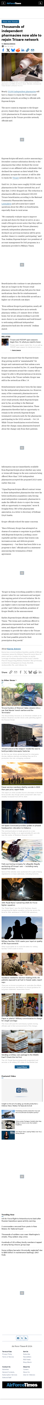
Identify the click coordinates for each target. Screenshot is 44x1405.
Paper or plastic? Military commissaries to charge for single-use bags (22, 1019)
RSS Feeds (27, 1359)
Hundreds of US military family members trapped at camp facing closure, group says (22, 1243)
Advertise (5, 1369)
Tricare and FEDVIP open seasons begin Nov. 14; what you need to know (25, 340)
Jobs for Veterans (29, 1375)
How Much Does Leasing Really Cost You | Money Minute (29, 1132)
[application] (22, 1090)
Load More (22, 1066)
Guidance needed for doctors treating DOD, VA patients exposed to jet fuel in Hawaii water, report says (22, 980)
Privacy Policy (7, 1354)
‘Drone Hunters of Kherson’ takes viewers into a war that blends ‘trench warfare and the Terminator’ (21, 710)
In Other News (8, 680)
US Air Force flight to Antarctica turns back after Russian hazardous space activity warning (21, 1219)
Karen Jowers (9, 44)
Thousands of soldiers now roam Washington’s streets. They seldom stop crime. (21, 1235)
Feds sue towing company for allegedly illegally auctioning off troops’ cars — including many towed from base (21, 866)
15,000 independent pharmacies (22, 91)
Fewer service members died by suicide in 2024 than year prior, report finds (21, 788)
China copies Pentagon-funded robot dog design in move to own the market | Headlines (28, 1123)
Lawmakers (6, 204)
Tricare (16, 178)
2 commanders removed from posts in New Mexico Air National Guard (19, 1227)
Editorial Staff (6, 1377)
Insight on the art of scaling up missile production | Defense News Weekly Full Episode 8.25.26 (20, 1105)
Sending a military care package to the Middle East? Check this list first (20, 1055)
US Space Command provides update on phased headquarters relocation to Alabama (21, 826)
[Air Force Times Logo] (14, 3)
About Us (26, 1372)
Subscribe (26, 1354)
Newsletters (27, 1357)
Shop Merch (27, 1362)
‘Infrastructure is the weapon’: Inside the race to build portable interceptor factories (21, 749)
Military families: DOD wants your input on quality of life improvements (22, 942)
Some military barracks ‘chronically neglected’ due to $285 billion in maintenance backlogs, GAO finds (22, 1252)
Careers (26, 1369)
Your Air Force (10, 21)
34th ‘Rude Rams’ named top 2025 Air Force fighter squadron (19, 903)
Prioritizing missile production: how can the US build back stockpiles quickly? (28, 1112)
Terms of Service (8, 1357)
